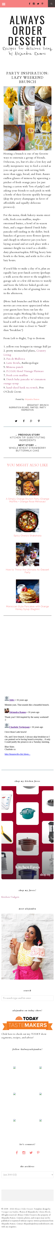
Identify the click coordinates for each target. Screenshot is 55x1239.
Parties (34, 407)
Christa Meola (45, 1212)
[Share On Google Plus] (31, 421)
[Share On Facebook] (24, 421)
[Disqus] (27, 656)
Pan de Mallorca (15, 359)
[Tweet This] (16, 421)
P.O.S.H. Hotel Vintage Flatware (25, 371)
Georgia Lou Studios (9, 1212)
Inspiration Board (19, 407)
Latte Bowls (13, 363)
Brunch (44, 405)
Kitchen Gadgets (10, 897)
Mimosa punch (14, 367)
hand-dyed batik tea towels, (22, 387)
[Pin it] (39, 421)
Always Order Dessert (27, 30)
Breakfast (33, 405)
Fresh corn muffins (17, 375)
